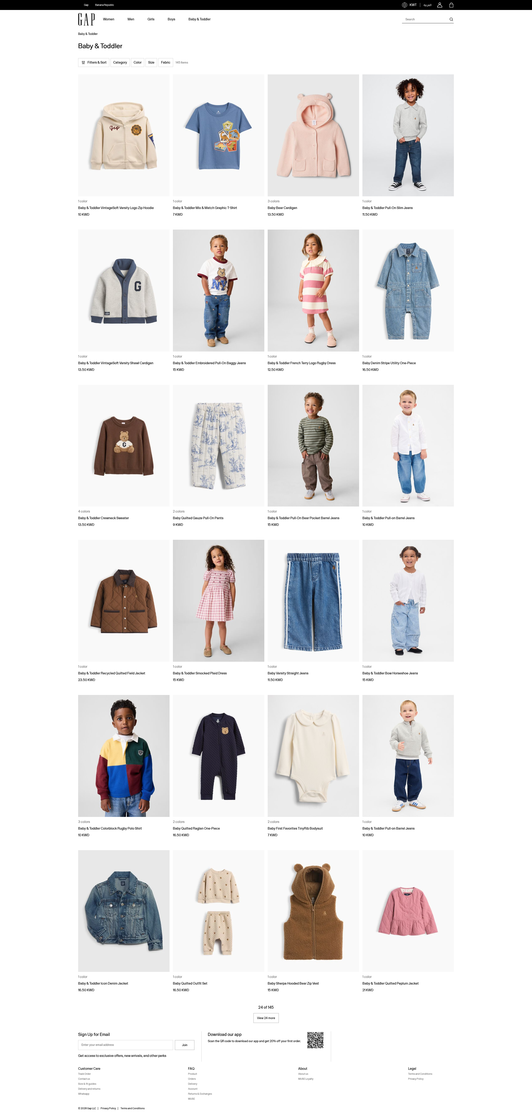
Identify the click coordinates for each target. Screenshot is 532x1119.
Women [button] (108, 19)
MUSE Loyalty (305, 1078)
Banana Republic (104, 5)
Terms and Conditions (420, 1073)
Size (151, 62)
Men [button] (131, 19)
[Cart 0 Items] (451, 5)
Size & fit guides (87, 1083)
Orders (192, 1078)
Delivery (192, 1083)
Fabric (165, 62)
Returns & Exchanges (200, 1093)
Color (138, 62)
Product (192, 1073)
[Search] (451, 19)
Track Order (84, 1073)
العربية (427, 5)
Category (120, 62)
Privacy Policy (416, 1078)
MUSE (191, 1098)
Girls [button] (151, 19)
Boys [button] (171, 19)
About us (303, 1073)
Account (192, 1088)
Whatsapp (83, 1093)
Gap (86, 5)
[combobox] (428, 19)
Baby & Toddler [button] (199, 19)
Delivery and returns (89, 1088)
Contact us (84, 1078)
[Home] (86, 19)
